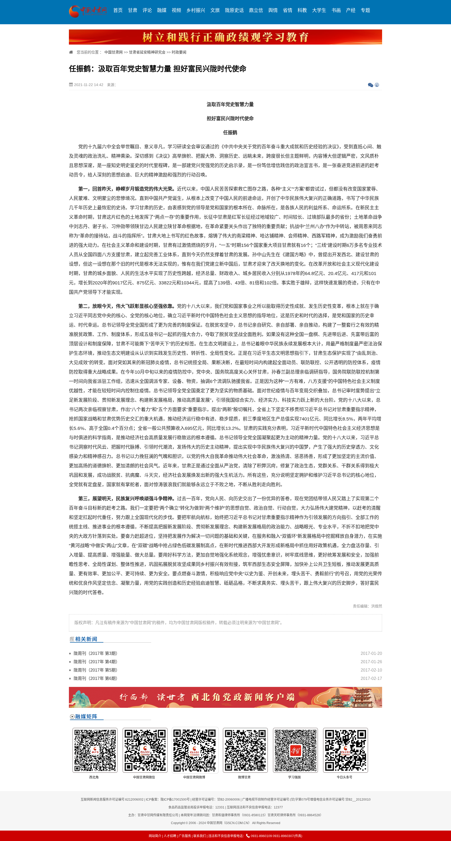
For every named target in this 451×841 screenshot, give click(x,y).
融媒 (162, 10)
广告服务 (185, 836)
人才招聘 (170, 836)
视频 (176, 10)
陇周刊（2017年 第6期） (97, 678)
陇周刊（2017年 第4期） (97, 662)
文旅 (215, 10)
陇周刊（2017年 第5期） (97, 670)
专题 (365, 10)
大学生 (319, 10)
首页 (118, 10)
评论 (147, 10)
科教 (302, 10)
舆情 (273, 10)
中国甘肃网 (113, 52)
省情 (287, 10)
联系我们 (199, 836)
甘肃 (132, 10)
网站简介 (155, 836)
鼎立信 (256, 10)
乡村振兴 (195, 10)
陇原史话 (234, 10)
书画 (336, 10)
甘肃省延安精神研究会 (147, 52)
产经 (350, 10)
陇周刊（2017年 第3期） (97, 653)
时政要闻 (179, 52)
